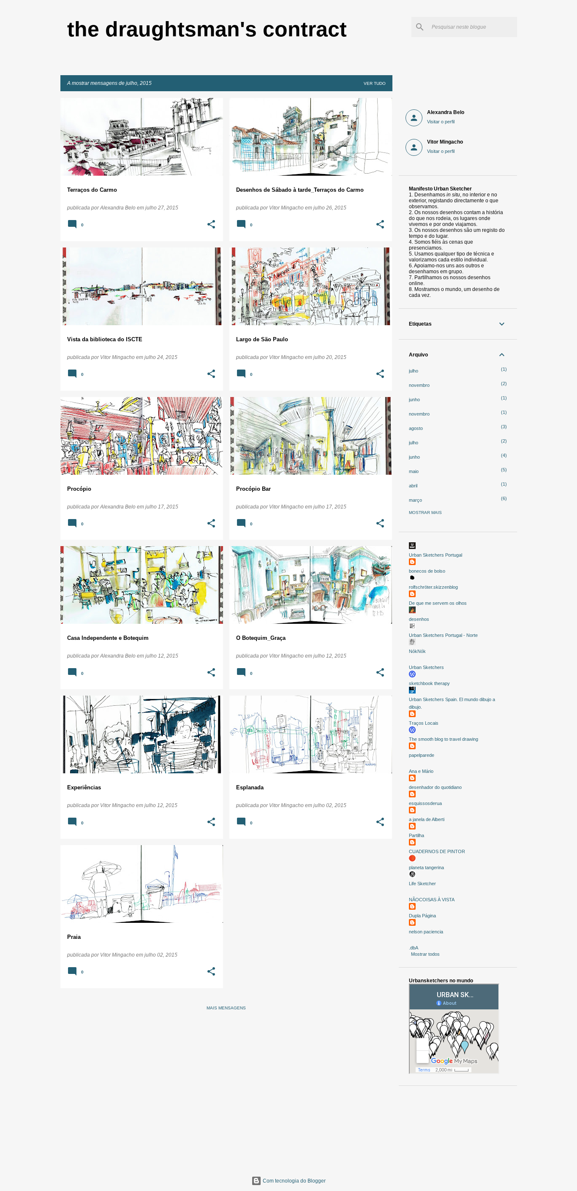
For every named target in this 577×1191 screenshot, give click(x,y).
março (415, 500)
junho (414, 399)
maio (414, 471)
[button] (211, 225)
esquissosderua (425, 803)
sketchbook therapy (429, 683)
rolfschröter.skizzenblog (433, 587)
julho (413, 370)
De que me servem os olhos (438, 603)
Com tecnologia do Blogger (293, 1181)
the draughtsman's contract (207, 29)
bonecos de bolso (427, 571)
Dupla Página (422, 915)
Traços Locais (423, 723)
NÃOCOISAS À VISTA (432, 899)
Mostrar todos (425, 954)
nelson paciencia (426, 931)
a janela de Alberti (426, 819)
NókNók (417, 651)
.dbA (413, 947)
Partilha (416, 835)
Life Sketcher (422, 883)
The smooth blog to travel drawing (443, 739)
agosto (416, 428)
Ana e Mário (421, 771)
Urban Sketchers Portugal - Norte (443, 635)
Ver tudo (375, 83)
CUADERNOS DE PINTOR (437, 851)
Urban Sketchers (426, 667)
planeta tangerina (426, 867)
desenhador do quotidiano (435, 787)
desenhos (419, 619)
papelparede (421, 755)
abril (413, 485)
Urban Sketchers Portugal (435, 554)
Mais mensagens (226, 1008)
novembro (419, 385)
